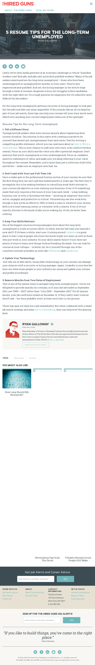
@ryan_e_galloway (55, 340)
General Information (80, 592)
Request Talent (77, 595)
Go (65, 578)
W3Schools (54, 250)
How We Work (31, 595)
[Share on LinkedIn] (17, 66)
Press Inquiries (78, 599)
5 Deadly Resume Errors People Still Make (78, 559)
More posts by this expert (36, 345)
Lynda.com (72, 250)
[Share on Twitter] (11, 66)
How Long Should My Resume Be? (17, 393)
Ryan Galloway (47, 40)
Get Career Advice (10, 592)
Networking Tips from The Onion (47, 559)
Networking (18, 358)
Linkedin (71, 232)
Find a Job (7, 599)
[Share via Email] (23, 66)
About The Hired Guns (34, 592)
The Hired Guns (18, 4)
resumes (32, 358)
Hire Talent (7, 595)
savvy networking (45, 309)
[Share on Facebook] (4, 66)
